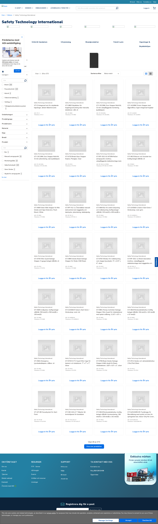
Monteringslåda (11, 161)
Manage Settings (106, 520)
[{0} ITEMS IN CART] (154, 8)
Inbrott (8, 93)
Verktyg (8, 102)
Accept (128, 520)
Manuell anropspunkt (13, 156)
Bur (7, 152)
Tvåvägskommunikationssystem (15, 107)
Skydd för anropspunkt (13, 174)
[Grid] (146, 73)
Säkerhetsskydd (12, 165)
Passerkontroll (11, 89)
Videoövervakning (11, 98)
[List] (150, 73)
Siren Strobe (10, 169)
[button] (156, 262)
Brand (8, 85)
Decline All (147, 520)
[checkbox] (2, 85)
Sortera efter (96, 73)
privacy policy (51, 513)
